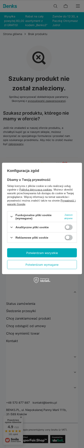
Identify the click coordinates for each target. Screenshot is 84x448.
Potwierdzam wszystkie (42, 252)
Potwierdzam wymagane (42, 264)
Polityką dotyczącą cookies (35, 189)
